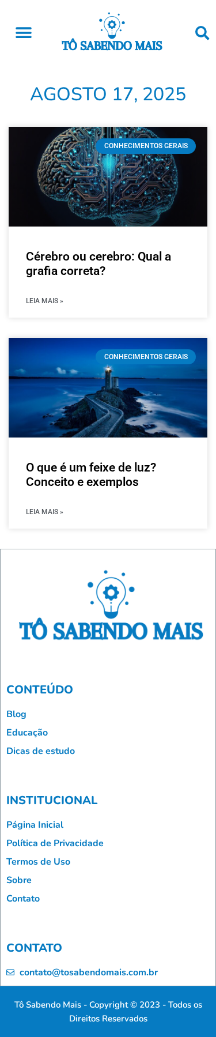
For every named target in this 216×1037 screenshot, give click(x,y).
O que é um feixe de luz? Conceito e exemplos (91, 475)
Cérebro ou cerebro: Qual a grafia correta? (98, 264)
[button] (23, 33)
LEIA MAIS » (44, 301)
